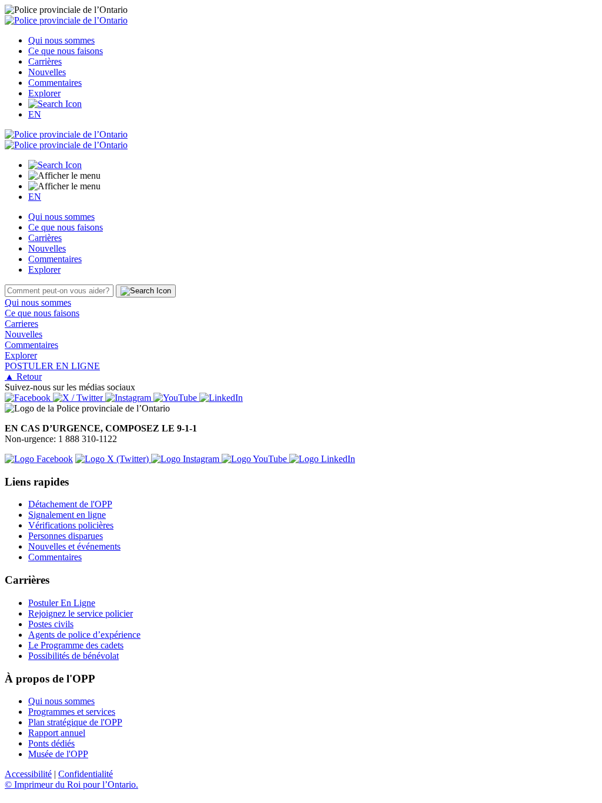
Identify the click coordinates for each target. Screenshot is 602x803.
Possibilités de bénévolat (73, 656)
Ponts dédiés (51, 743)
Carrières (45, 61)
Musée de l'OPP (58, 754)
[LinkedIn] (221, 398)
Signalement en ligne (67, 515)
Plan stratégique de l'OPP (75, 722)
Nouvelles (47, 72)
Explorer (44, 93)
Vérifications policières (70, 525)
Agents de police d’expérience (84, 635)
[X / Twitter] (79, 398)
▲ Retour (23, 377)
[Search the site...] (55, 165)
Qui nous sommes (61, 40)
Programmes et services (71, 712)
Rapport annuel (56, 733)
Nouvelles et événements (74, 546)
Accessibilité (28, 774)
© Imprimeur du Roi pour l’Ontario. (71, 784)
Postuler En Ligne (61, 603)
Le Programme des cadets (75, 645)
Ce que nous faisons (65, 51)
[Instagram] (129, 398)
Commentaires (55, 83)
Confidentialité (85, 774)
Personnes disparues (65, 536)
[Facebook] (29, 398)
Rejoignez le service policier (80, 613)
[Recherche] (55, 104)
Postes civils (50, 624)
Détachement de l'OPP (70, 504)
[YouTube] (176, 398)
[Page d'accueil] (66, 20)
